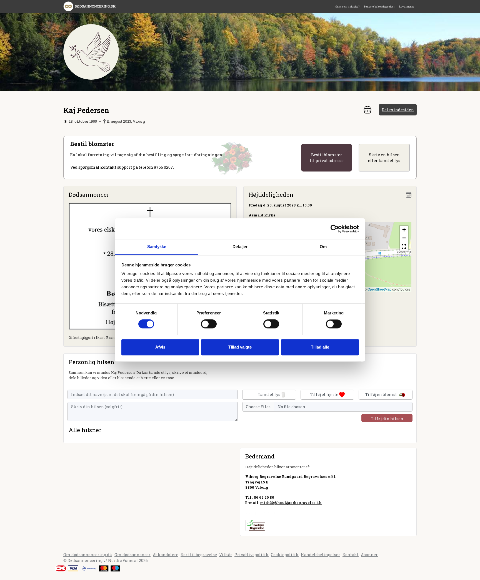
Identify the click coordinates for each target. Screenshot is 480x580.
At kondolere (165, 554)
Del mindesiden (398, 109)
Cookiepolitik (285, 554)
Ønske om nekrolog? (347, 6)
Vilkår (225, 554)
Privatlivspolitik (251, 554)
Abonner (369, 554)
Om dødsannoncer (132, 554)
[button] (404, 230)
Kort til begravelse (199, 554)
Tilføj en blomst (381, 394)
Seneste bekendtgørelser (379, 6)
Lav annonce (406, 6)
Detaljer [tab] (240, 246)
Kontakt (350, 554)
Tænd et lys (269, 394)
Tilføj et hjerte (324, 394)
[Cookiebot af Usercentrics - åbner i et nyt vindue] (334, 229)
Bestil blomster (327, 157)
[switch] (209, 324)
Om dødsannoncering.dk (87, 554)
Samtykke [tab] (156, 246)
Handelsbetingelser (320, 554)
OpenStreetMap (379, 289)
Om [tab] (323, 246)
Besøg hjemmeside (263, 512)
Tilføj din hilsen (387, 418)
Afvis (160, 347)
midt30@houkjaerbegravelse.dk (291, 502)
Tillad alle (320, 347)
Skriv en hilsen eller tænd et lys (384, 157)
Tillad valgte (240, 347)
